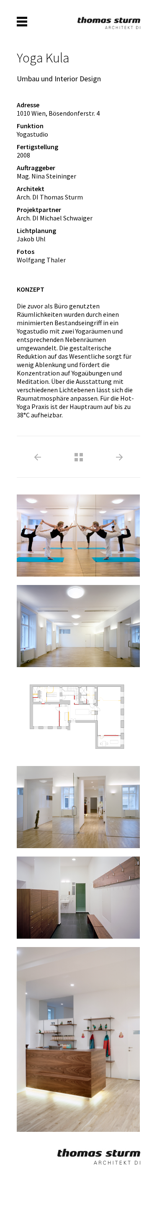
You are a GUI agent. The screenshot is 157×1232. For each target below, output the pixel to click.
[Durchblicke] (74, 802)
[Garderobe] (74, 892)
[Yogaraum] (74, 530)
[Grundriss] (74, 711)
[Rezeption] (74, 1034)
